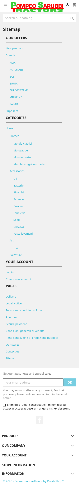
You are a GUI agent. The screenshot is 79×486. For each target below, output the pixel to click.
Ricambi (18, 192)
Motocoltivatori (23, 157)
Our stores (12, 344)
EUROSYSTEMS (19, 90)
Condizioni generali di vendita (25, 331)
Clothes (14, 136)
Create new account (18, 279)
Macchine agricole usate (29, 164)
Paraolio (18, 199)
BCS (12, 76)
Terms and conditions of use (24, 310)
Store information (18, 465)
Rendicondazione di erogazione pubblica (32, 338)
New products (15, 48)
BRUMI (14, 83)
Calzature (16, 255)
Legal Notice (14, 303)
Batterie (18, 185)
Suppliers (12, 111)
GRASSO (18, 227)
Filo (15, 248)
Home (9, 128)
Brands (10, 55)
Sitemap (11, 358)
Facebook (39, 420)
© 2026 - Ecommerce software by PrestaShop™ (33, 481)
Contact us (12, 351)
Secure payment (16, 324)
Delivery (11, 296)
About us (11, 317)
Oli (15, 178)
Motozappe (20, 150)
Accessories (17, 171)
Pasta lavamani (23, 233)
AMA (13, 63)
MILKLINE (16, 97)
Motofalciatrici (22, 143)
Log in (10, 272)
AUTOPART (16, 70)
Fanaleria (19, 213)
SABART (15, 104)
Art (11, 240)
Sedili (17, 220)
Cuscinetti (19, 206)
